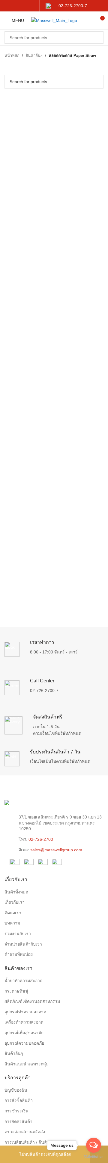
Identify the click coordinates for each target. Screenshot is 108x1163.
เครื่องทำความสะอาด (24, 1022)
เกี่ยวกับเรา (14, 902)
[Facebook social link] (24, 5)
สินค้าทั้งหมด (16, 892)
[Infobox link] (66, 6)
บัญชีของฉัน (15, 1090)
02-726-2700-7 (44, 690)
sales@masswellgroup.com (56, 849)
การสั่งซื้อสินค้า (18, 1100)
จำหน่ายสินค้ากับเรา (23, 944)
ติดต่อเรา (12, 912)
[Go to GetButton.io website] (93, 1157)
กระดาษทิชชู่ (16, 991)
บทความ (12, 923)
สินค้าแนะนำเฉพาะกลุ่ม (26, 1064)
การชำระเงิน (16, 1110)
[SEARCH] (97, 37)
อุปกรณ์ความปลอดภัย (24, 1043)
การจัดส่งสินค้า (18, 1121)
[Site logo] (54, 20)
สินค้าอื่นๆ (34, 55)
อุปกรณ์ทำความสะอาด (25, 1011)
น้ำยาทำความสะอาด (23, 980)
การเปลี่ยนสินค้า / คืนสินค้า (29, 1142)
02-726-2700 (40, 839)
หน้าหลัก (12, 55)
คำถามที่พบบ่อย (18, 954)
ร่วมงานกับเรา (17, 933)
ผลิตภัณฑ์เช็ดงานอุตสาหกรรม (32, 1001)
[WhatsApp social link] (32, 5)
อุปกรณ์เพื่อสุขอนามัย (24, 1032)
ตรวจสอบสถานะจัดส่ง (24, 1131)
